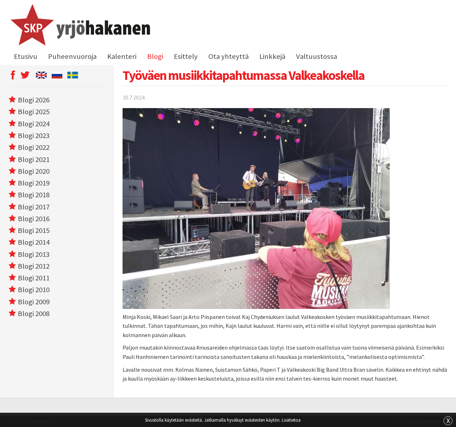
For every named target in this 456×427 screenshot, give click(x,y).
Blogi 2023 (34, 135)
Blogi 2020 (34, 171)
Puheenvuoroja (72, 56)
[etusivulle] (79, 26)
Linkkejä (272, 56)
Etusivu (25, 56)
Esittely (186, 56)
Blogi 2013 (34, 254)
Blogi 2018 (34, 194)
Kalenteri (121, 56)
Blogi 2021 (34, 159)
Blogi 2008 (34, 313)
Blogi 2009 (34, 301)
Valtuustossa (316, 56)
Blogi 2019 (34, 183)
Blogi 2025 (34, 111)
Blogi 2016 (34, 218)
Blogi (155, 56)
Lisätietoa (291, 420)
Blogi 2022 (34, 147)
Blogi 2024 (34, 123)
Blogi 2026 (34, 100)
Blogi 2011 (34, 278)
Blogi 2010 (34, 289)
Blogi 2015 (34, 230)
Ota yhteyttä (228, 56)
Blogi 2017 (34, 207)
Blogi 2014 (34, 242)
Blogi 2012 (34, 266)
